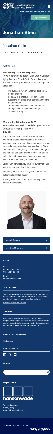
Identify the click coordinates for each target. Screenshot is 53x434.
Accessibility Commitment (13, 410)
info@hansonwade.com (12, 279)
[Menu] (48, 6)
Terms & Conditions (10, 405)
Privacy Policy (8, 408)
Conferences (8, 341)
